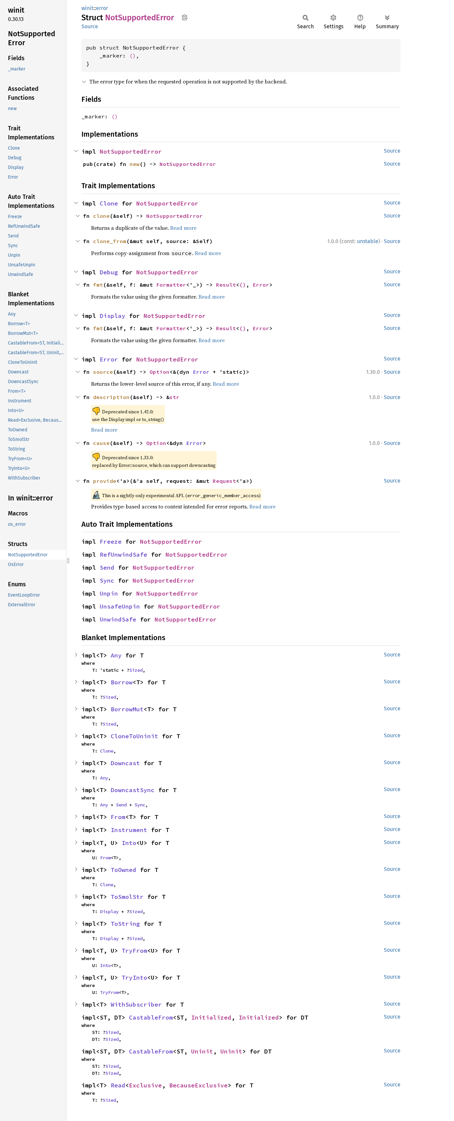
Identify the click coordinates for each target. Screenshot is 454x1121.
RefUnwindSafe (123, 554)
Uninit (202, 1051)
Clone (109, 203)
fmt (98, 284)
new (135, 164)
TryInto (134, 977)
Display (112, 316)
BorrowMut (127, 709)
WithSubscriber (136, 1004)
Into (129, 843)
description (111, 397)
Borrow (122, 682)
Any (116, 655)
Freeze (111, 541)
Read (118, 1085)
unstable (367, 241)
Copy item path (184, 17)
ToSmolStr (127, 897)
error (102, 8)
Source (89, 26)
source (103, 371)
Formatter (171, 284)
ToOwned (123, 870)
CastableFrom (151, 1017)
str (174, 397)
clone (101, 215)
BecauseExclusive (198, 1085)
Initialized (211, 1017)
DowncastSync (133, 790)
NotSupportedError (131, 151)
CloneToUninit (134, 736)
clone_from (109, 241)
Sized (136, 670)
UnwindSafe (118, 619)
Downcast (125, 763)
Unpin (109, 593)
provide (104, 481)
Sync (107, 580)
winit (87, 8)
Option (160, 371)
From (118, 817)
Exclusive (145, 1085)
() (132, 55)
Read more (183, 227)
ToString (125, 923)
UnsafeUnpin (120, 606)
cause (101, 443)
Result (226, 284)
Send (107, 567)
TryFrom (134, 950)
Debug (109, 272)
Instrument (129, 830)
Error (261, 284)
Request (224, 481)
